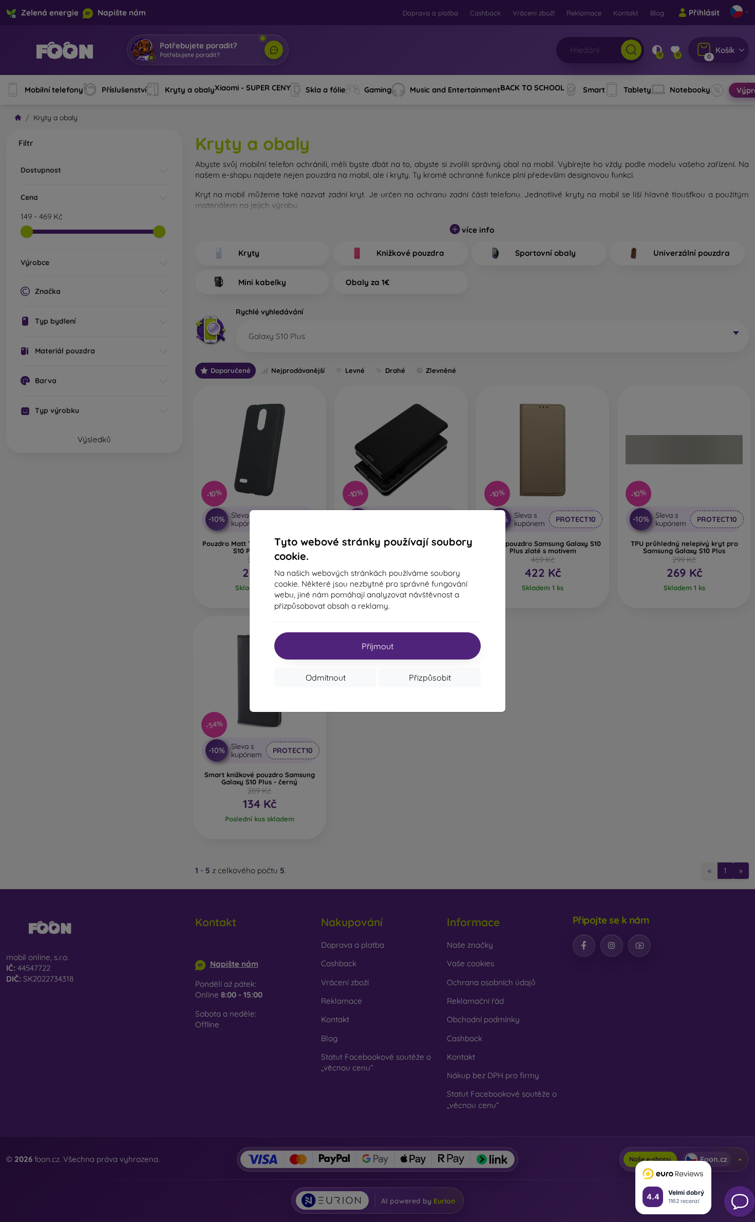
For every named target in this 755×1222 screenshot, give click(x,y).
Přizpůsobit (430, 677)
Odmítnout (326, 677)
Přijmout (377, 646)
